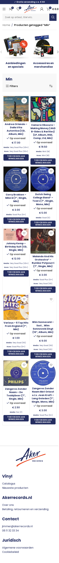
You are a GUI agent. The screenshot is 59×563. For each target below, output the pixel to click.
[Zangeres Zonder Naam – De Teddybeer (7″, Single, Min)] (16, 373)
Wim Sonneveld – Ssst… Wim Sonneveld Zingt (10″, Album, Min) (43, 327)
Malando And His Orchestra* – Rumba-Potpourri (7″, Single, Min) (43, 261)
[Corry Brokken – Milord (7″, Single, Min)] (16, 179)
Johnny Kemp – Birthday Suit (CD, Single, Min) (16, 247)
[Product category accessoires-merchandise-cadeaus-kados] (43, 52)
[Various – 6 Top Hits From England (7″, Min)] (16, 307)
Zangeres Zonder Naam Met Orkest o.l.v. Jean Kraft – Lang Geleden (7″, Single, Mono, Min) (43, 395)
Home (6, 25)
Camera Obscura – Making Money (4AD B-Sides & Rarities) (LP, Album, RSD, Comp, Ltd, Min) (43, 131)
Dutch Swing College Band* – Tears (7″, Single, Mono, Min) (43, 199)
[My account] (42, 9)
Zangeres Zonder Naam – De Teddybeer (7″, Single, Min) (16, 393)
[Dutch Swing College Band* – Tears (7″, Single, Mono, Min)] (43, 179)
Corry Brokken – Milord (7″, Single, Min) (16, 198)
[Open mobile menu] (4, 9)
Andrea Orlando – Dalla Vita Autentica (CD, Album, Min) (16, 129)
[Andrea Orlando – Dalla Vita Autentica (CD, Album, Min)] (16, 108)
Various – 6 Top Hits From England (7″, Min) (16, 326)
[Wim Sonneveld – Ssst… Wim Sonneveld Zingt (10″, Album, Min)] (43, 307)
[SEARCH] (53, 17)
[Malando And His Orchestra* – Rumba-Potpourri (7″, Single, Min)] (43, 241)
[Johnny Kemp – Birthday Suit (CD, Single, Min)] (16, 234)
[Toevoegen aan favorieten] (24, 100)
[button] (16, 157)
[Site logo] (30, 9)
